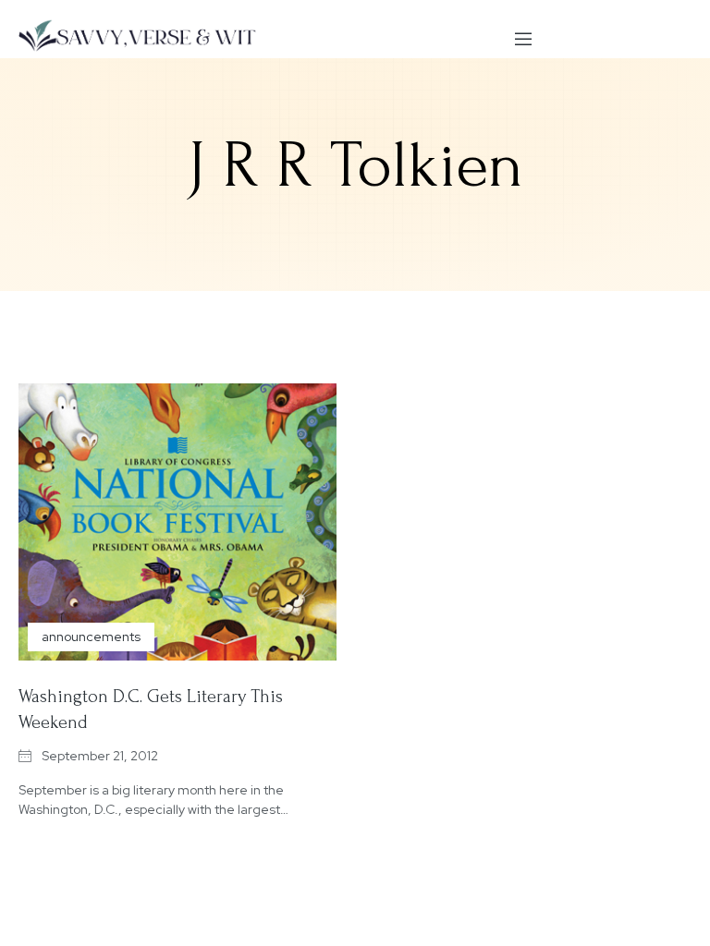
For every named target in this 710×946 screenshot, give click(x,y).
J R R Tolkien (355, 165)
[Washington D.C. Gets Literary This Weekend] (177, 522)
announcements (91, 636)
